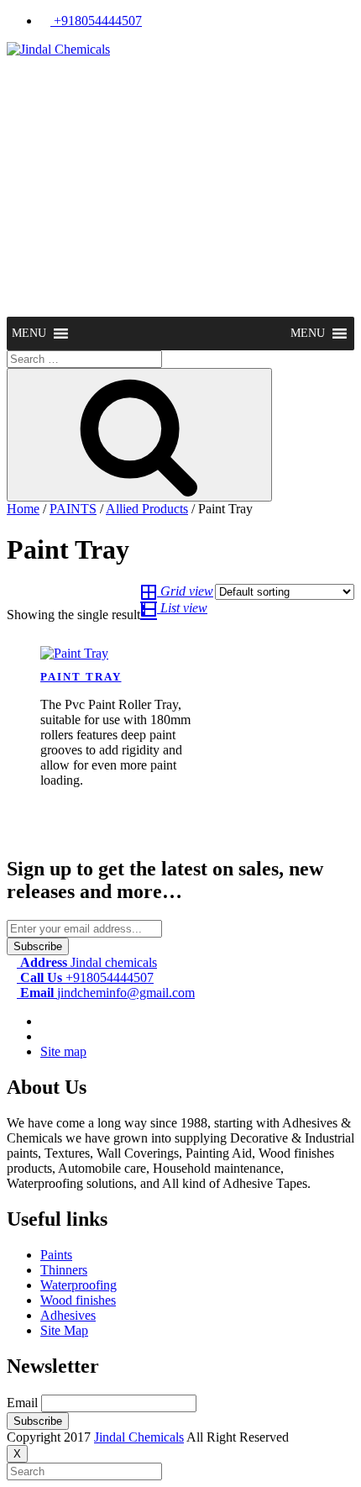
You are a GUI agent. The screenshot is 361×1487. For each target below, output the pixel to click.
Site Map (64, 1330)
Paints (56, 1255)
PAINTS (73, 509)
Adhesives (68, 1315)
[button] (29, 333)
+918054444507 (96, 20)
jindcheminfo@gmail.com (107, 992)
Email (22, 1402)
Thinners (63, 1270)
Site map (63, 1051)
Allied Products (147, 509)
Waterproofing (78, 1285)
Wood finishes (78, 1300)
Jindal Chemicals (139, 1437)
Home (23, 509)
